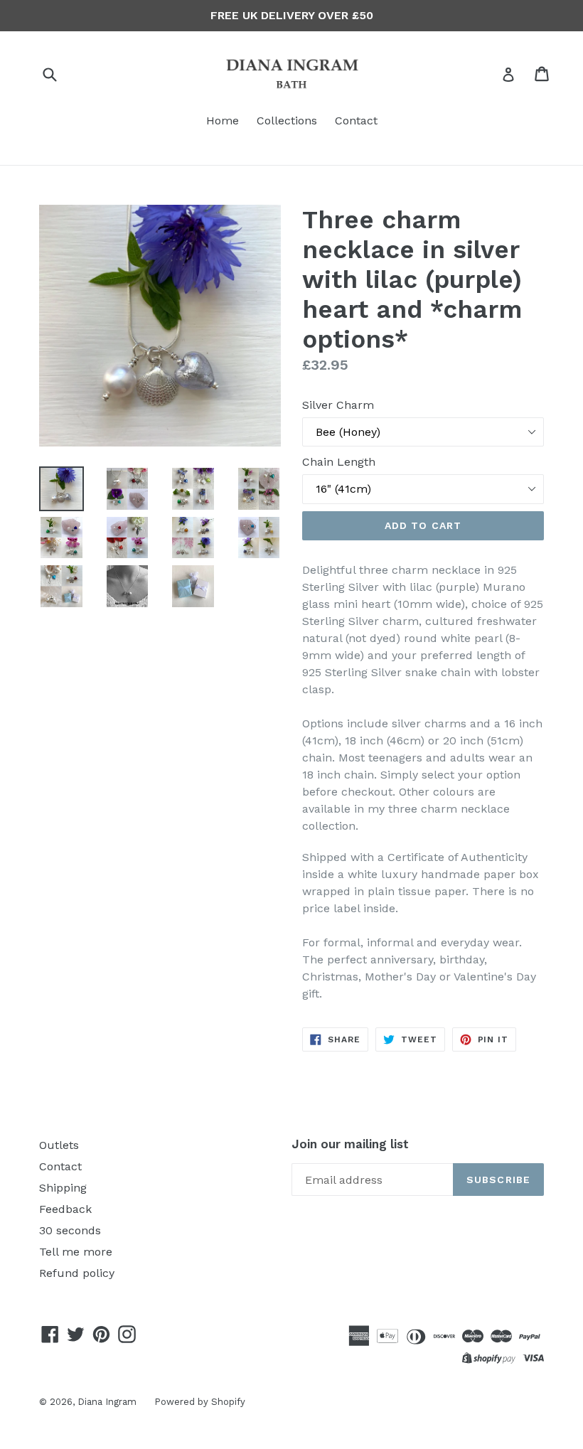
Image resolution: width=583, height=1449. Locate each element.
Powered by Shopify (199, 1401)
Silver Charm (338, 405)
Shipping (63, 1187)
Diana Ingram (107, 1401)
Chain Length (338, 462)
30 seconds (70, 1230)
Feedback (65, 1209)
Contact (356, 120)
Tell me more (75, 1251)
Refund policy (76, 1273)
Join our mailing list (350, 1144)
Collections (287, 120)
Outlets (59, 1145)
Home (222, 120)
